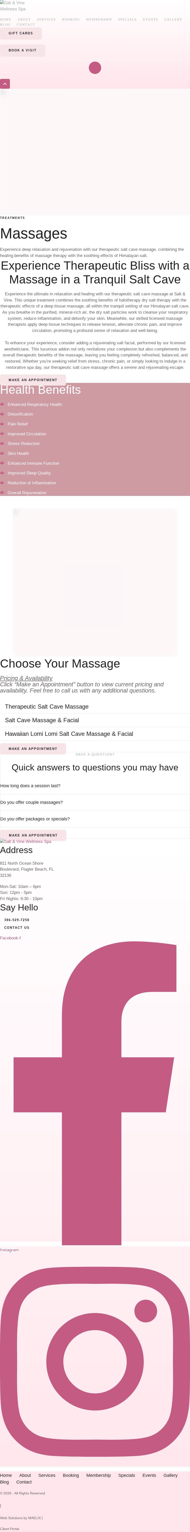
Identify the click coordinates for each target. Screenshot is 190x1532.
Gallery (173, 19)
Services (46, 19)
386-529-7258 (16, 920)
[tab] (95, 706)
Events (150, 19)
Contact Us (17, 927)
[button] (21, 33)
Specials (127, 19)
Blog (5, 24)
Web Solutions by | (21, 1518)
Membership (99, 19)
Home (5, 19)
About (24, 19)
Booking (71, 19)
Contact (26, 24)
